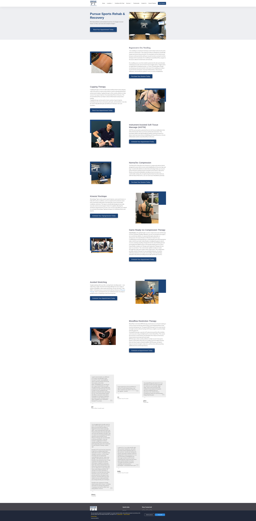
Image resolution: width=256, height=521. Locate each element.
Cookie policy (120, 514)
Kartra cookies (127, 514)
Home (103, 3)
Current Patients (152, 3)
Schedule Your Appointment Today (142, 141)
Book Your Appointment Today (103, 29)
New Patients (162, 3)
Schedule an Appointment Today (141, 350)
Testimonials (136, 3)
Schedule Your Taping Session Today (104, 216)
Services (128, 3)
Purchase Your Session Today (140, 76)
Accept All (160, 514)
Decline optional (149, 514)
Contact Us (143, 3)
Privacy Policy (94, 516)
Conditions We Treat (119, 3)
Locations (109, 3)
